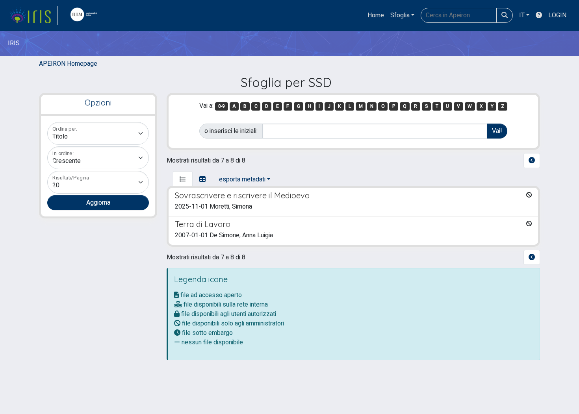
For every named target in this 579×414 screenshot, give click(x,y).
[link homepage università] (85, 15)
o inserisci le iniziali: (231, 131)
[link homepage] (33, 15)
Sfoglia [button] (400, 15)
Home (375, 15)
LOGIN (557, 15)
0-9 (221, 106)
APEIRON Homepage (68, 63)
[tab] (183, 179)
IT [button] (522, 15)
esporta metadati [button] (242, 179)
